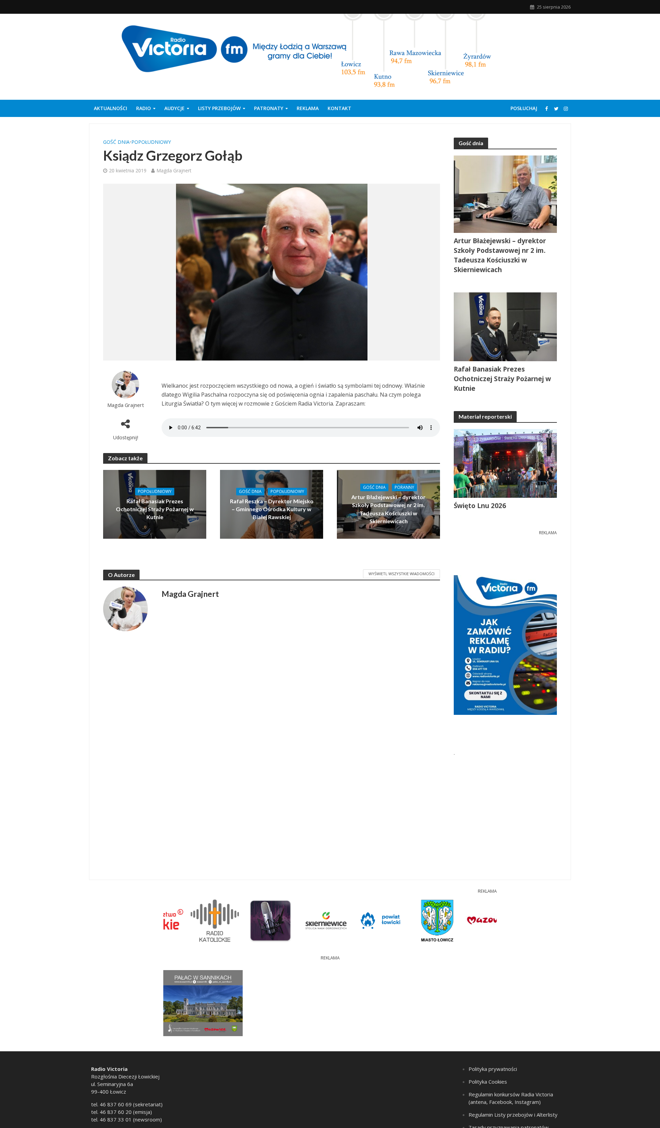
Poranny (404, 487)
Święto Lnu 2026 (480, 505)
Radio (143, 108)
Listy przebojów (219, 108)
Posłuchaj (523, 108)
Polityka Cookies (488, 1081)
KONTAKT (339, 108)
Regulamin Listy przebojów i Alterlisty (513, 1114)
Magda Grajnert (173, 170)
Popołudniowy (151, 142)
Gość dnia (116, 142)
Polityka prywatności (493, 1068)
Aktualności (110, 108)
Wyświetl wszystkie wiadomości (401, 573)
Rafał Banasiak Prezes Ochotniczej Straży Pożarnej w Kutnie (155, 509)
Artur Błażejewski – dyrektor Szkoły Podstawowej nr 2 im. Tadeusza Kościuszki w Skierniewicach (388, 509)
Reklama (308, 108)
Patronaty (268, 108)
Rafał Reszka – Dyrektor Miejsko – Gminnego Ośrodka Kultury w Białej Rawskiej (272, 509)
